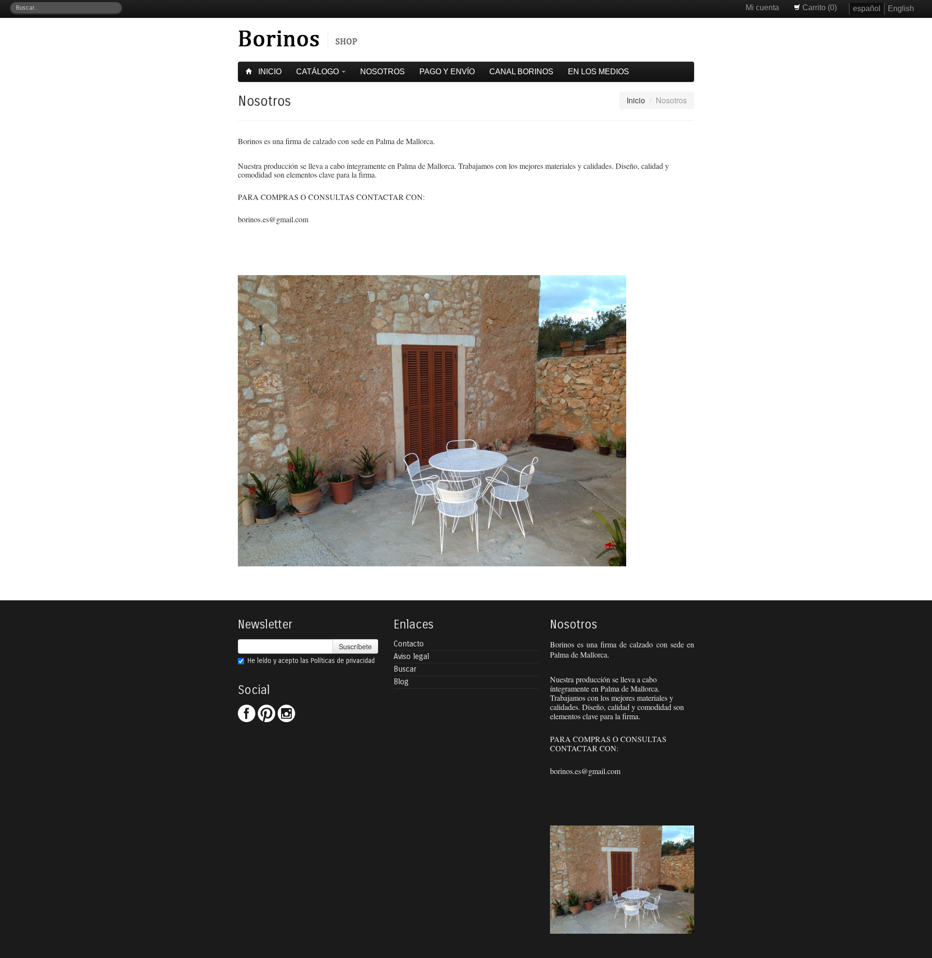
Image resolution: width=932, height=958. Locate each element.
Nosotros (382, 71)
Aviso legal (411, 656)
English (901, 8)
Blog (401, 681)
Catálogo (318, 71)
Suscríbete (355, 646)
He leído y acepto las (311, 661)
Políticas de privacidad (343, 661)
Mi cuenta (762, 7)
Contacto (409, 643)
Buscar (405, 669)
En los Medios (598, 71)
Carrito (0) (818, 7)
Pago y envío (447, 71)
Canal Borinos (521, 71)
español (867, 8)
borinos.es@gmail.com (273, 219)
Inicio (269, 71)
